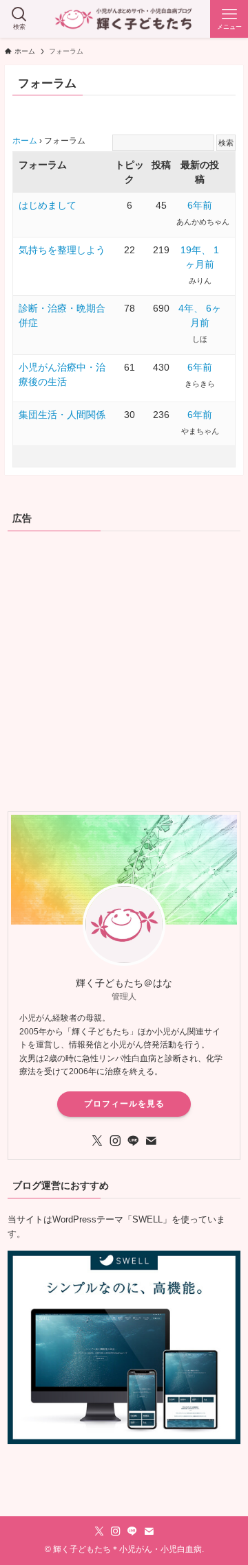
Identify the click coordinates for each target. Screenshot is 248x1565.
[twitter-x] (97, 1141)
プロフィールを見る (124, 1104)
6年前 (199, 205)
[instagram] (115, 1141)
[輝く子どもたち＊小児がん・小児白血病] (124, 19)
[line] (133, 1141)
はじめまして (47, 205)
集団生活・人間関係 (62, 414)
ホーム (24, 141)
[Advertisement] (124, 669)
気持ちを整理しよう (62, 249)
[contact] (151, 1141)
